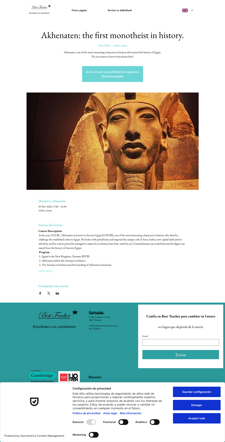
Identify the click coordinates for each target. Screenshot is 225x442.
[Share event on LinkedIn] (57, 293)
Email (145, 336)
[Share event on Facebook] (40, 293)
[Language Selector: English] (187, 10)
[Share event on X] (48, 293)
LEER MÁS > (45, 271)
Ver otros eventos (113, 76)
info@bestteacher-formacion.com (103, 325)
